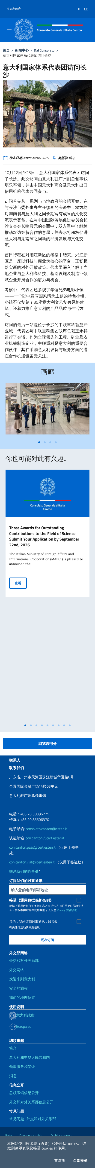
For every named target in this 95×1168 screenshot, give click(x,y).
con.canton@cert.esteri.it (45, 838)
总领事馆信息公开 (24, 1092)
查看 (21, 582)
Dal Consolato (44, 50)
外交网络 (16, 969)
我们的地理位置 (22, 997)
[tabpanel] (47, 410)
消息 (13, 1076)
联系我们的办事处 (24, 871)
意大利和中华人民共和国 (29, 1057)
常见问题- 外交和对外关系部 (32, 1119)
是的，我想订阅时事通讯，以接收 (33, 921)
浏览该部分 (47, 743)
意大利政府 (14, 9)
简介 (13, 1048)
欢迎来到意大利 (22, 979)
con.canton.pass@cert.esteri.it (32, 847)
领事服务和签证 (22, 1066)
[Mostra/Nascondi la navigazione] (9, 29)
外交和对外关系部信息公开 (31, 1102)
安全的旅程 (18, 988)
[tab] (39, 442)
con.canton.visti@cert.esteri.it (32, 862)
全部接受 (80, 1160)
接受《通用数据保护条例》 (31, 900)
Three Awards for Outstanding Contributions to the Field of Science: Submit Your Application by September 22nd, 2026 (44, 536)
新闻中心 (22, 50)
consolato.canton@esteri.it (46, 829)
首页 (6, 50)
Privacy (61, 910)
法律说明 (71, 910)
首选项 (59, 1160)
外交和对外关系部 (24, 960)
